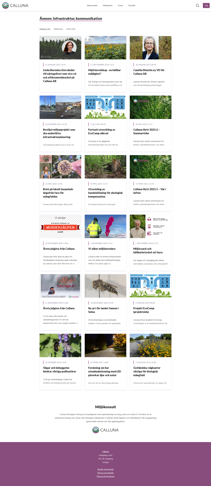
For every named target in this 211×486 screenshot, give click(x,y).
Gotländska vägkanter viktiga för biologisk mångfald (146, 371)
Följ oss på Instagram (105, 476)
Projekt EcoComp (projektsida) (143, 310)
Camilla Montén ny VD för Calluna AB (149, 71)
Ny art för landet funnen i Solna (103, 310)
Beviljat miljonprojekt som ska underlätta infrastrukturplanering (59, 133)
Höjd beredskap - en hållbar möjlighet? (104, 71)
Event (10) (70, 29)
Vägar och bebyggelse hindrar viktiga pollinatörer (59, 369)
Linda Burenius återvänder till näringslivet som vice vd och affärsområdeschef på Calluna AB (59, 75)
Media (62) (58, 29)
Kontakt (131, 5)
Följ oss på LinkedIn (105, 473)
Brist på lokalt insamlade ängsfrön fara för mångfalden (58, 193)
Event (120, 5)
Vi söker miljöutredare (102, 248)
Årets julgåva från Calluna (59, 248)
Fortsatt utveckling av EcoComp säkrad (101, 131)
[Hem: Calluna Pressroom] (15, 5)
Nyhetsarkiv (92, 5)
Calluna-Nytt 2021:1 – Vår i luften (149, 191)
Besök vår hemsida (106, 469)
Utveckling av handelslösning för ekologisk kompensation (105, 193)
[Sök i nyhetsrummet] (197, 5)
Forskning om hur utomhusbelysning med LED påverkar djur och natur (104, 371)
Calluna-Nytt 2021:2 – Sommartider (146, 131)
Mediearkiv (108, 5)
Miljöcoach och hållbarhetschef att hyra (148, 250)
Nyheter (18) (45, 29)
